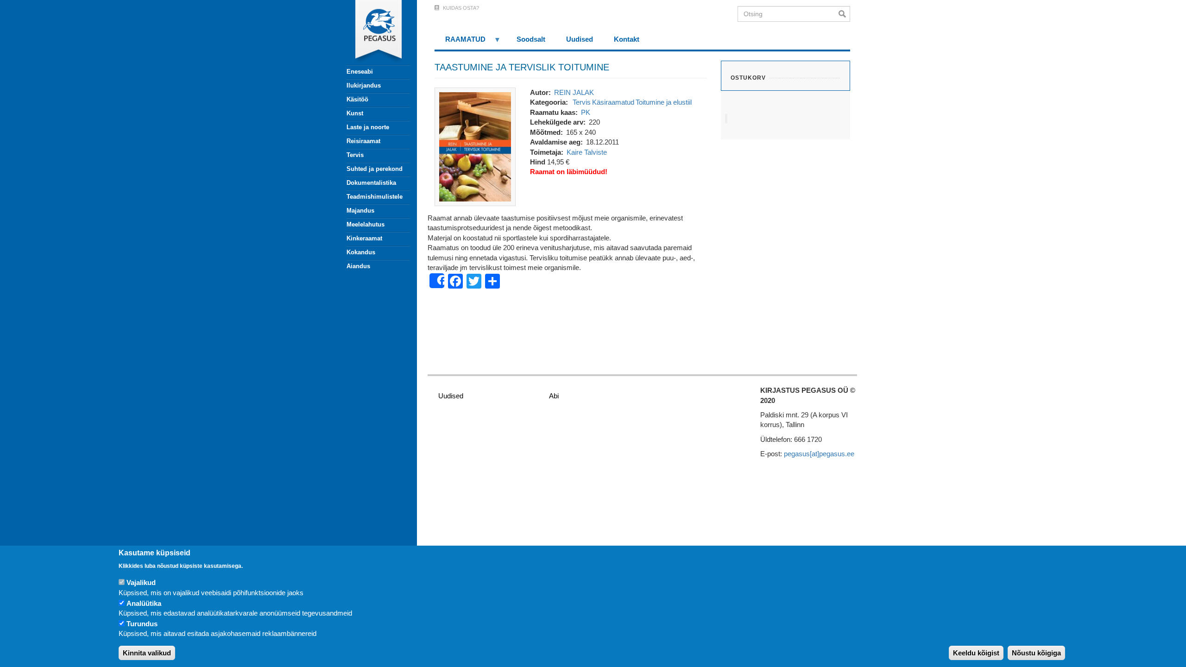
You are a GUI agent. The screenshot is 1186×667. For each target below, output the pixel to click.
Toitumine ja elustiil (664, 102)
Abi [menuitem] (554, 396)
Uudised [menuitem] (579, 39)
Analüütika (143, 603)
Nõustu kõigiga (1036, 653)
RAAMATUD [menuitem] (460, 42)
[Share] (437, 280)
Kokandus (361, 252)
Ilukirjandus (364, 85)
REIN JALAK (574, 92)
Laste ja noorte (368, 127)
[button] (475, 146)
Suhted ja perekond (375, 168)
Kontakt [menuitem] (626, 39)
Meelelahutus (366, 224)
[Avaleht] (373, 32)
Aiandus (358, 266)
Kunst (355, 113)
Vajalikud (141, 583)
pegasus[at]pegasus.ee (819, 454)
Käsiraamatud (613, 102)
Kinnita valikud (147, 653)
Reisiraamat (363, 141)
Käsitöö (357, 99)
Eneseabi (360, 71)
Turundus (142, 624)
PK (585, 112)
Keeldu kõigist (976, 653)
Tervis (355, 154)
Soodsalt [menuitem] (531, 39)
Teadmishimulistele (375, 196)
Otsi (844, 14)
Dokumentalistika (371, 182)
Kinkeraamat (364, 238)
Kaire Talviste (587, 152)
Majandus (360, 210)
